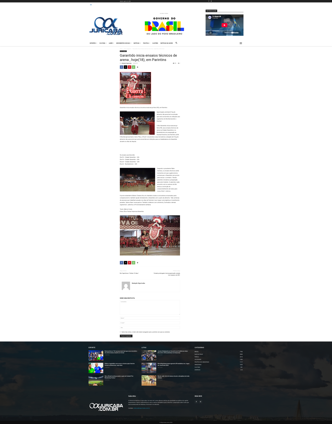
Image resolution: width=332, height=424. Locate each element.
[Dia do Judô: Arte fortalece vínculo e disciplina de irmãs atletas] (149, 380)
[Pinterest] (129, 67)
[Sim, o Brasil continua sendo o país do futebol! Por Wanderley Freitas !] (96, 380)
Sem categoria (127, 48)
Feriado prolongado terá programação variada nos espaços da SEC (167, 274)
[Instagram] (211, 1)
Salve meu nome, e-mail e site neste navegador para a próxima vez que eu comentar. (146, 332)
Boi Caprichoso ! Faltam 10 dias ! (129, 273)
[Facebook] (209, 1)
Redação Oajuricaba (127, 63)
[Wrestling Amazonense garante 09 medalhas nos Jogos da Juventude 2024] (149, 368)
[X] (125, 67)
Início (121, 48)
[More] (137, 67)
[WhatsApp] (133, 67)
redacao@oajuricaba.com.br (141, 408)
